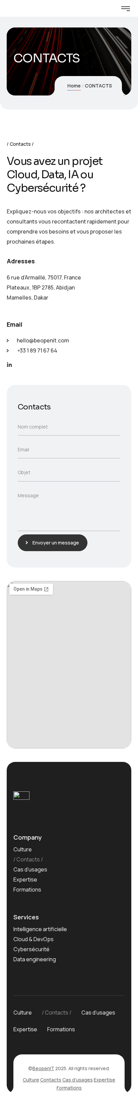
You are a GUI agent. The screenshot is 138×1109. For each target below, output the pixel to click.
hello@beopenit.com (43, 340)
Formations (27, 889)
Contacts (28, 859)
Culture (22, 849)
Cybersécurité (31, 949)
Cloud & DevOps (33, 939)
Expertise (25, 879)
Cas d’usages (30, 869)
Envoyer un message (55, 542)
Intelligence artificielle (40, 929)
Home (74, 85)
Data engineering (34, 959)
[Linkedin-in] (9, 365)
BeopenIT (43, 1068)
